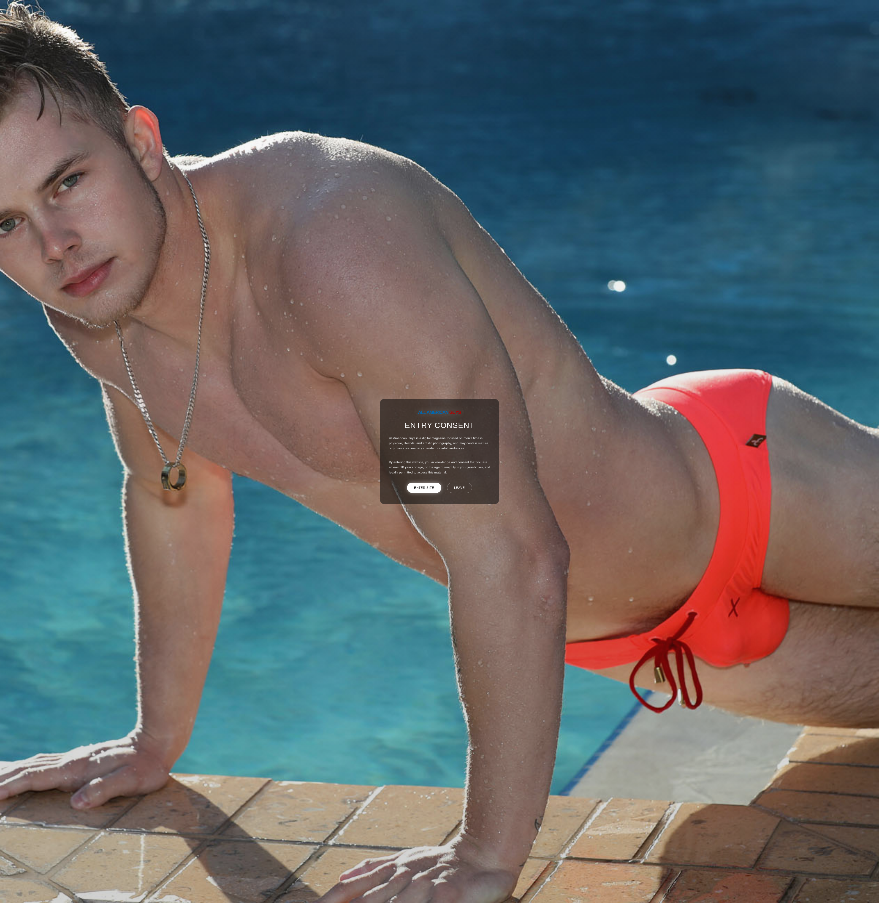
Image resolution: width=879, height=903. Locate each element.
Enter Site (424, 487)
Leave (459, 487)
